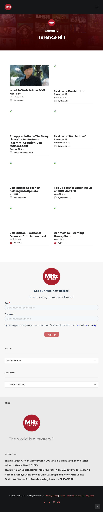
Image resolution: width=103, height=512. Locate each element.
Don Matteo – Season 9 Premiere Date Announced (28, 234)
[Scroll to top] (97, 506)
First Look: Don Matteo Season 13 (69, 92)
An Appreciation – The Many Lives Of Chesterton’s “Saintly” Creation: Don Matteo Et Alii (29, 141)
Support (90, 496)
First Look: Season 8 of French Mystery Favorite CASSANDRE (39, 479)
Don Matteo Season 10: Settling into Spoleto (25, 189)
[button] (97, 7)
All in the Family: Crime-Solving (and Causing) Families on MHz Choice (44, 474)
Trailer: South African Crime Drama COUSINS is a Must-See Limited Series (46, 460)
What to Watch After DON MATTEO (27, 91)
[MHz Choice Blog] (8, 7)
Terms (62, 496)
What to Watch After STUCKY (21, 465)
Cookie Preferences (75, 496)
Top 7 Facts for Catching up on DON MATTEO (73, 189)
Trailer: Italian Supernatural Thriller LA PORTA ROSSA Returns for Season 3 (47, 469)
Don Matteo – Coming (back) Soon (69, 234)
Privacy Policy (52, 496)
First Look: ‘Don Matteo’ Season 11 (70, 137)
